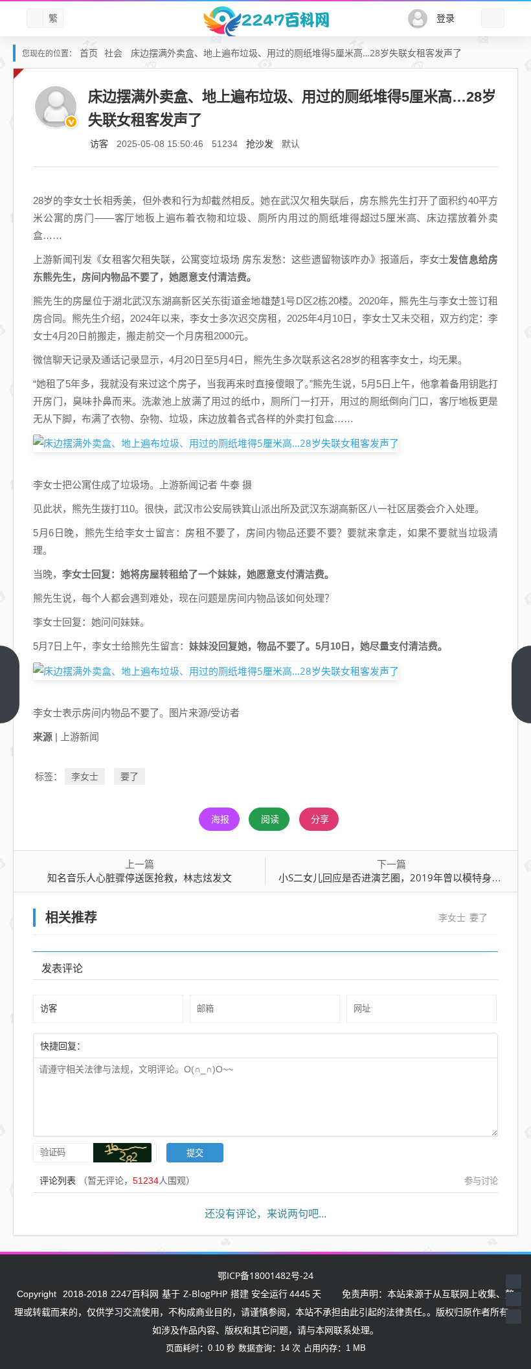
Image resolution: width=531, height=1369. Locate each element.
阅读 (270, 819)
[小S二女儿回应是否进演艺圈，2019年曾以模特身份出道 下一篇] (521, 684)
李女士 (84, 776)
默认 (291, 143)
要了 (129, 776)
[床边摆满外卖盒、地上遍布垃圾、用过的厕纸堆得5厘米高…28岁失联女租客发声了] (216, 442)
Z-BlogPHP (205, 1293)
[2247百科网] (265, 21)
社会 (113, 53)
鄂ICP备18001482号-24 (265, 1275)
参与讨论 (481, 1180)
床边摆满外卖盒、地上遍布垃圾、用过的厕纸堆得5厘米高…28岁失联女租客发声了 (296, 53)
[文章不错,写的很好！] (114, 1045)
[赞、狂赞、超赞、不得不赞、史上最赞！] (127, 1045)
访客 (99, 143)
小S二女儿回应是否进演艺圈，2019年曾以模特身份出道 (399, 877)
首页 (89, 53)
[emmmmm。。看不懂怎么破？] (121, 1045)
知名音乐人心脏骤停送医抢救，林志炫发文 (139, 877)
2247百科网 (135, 1293)
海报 (220, 819)
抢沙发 (259, 143)
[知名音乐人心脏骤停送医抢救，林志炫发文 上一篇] (9, 684)
